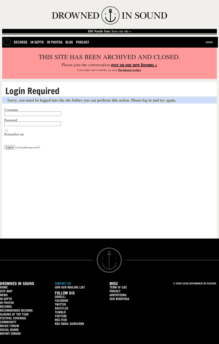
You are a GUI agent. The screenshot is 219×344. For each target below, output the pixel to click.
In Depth (37, 42)
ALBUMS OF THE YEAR (14, 314)
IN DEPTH (6, 299)
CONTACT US (63, 283)
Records (20, 42)
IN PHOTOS (7, 302)
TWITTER (60, 304)
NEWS (4, 295)
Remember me (14, 134)
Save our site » (109, 31)
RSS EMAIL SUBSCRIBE (69, 323)
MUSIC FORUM (9, 326)
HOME (4, 287)
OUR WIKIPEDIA (119, 299)
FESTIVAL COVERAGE (13, 318)
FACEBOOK (61, 300)
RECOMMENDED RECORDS (16, 310)
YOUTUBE (61, 316)
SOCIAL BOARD (9, 329)
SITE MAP (6, 291)
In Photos (54, 42)
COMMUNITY (8, 322)
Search (209, 42)
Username (11, 109)
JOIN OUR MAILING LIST (70, 287)
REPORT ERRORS (10, 333)
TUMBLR (60, 312)
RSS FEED (61, 320)
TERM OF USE (118, 287)
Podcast (82, 42)
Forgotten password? (29, 147)
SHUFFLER (61, 308)
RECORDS (6, 306)
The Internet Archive (129, 70)
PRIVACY (115, 291)
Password (10, 120)
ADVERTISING (118, 295)
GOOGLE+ (60, 296)
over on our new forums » (134, 65)
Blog (69, 42)
